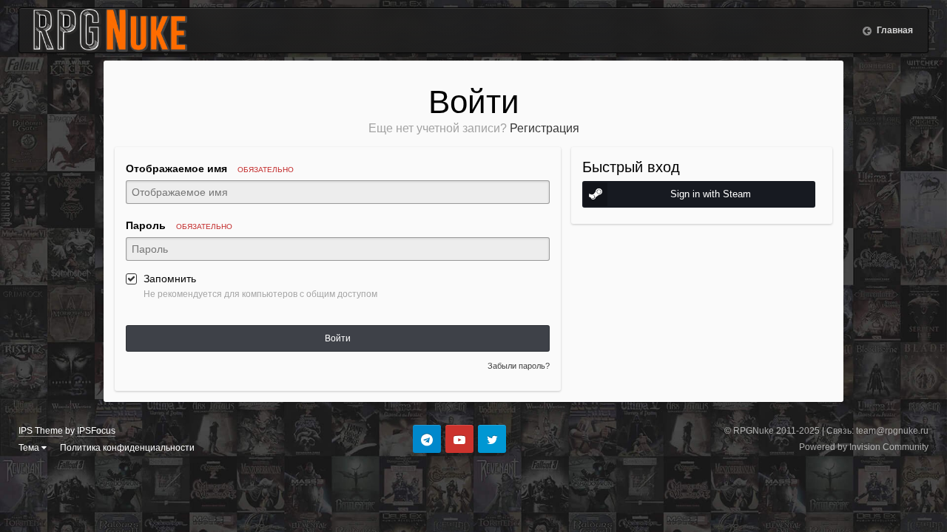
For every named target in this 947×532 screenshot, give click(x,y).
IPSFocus (96, 431)
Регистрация (544, 128)
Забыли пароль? (519, 365)
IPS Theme (40, 431)
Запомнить (170, 278)
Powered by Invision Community (864, 447)
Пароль (179, 225)
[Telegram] (427, 439)
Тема (29, 448)
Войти (338, 338)
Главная (893, 30)
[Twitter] (492, 439)
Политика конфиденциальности (127, 448)
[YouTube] (459, 439)
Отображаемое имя (210, 168)
